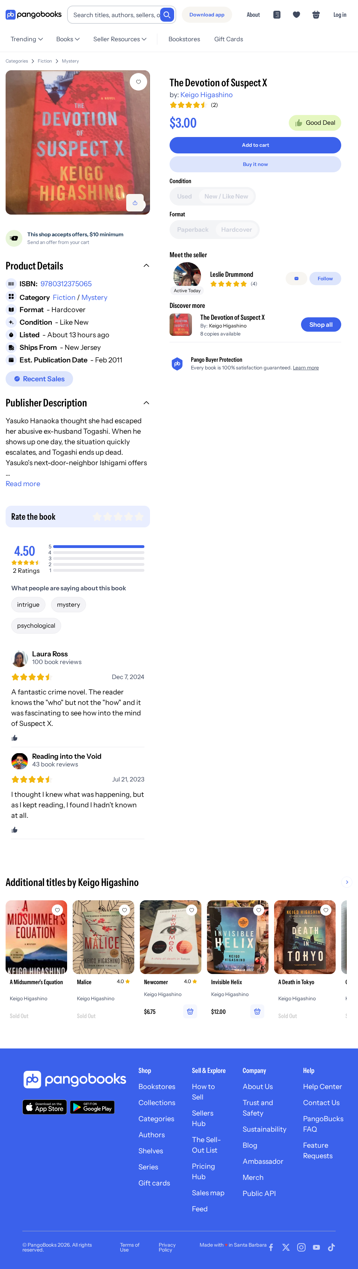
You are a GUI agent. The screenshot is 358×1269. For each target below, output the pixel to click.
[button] (78, 267)
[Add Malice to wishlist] (124, 910)
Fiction (45, 61)
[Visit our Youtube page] (316, 1247)
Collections (156, 1102)
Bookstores (184, 39)
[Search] (167, 15)
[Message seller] (296, 278)
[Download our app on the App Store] (44, 1107)
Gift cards (154, 1183)
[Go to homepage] (34, 15)
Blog (250, 1145)
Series (148, 1167)
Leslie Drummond (231, 274)
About (253, 14)
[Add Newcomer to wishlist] (191, 910)
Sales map (208, 1193)
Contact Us (321, 1102)
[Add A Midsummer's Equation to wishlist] (57, 910)
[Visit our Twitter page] (286, 1247)
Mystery (70, 61)
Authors (151, 1135)
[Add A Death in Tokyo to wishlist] (325, 910)
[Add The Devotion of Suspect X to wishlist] (138, 82)
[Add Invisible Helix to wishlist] (258, 910)
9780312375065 (66, 284)
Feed (200, 1209)
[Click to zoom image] (78, 142)
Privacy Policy (167, 1247)
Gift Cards (228, 39)
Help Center (322, 1086)
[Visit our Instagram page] (301, 1247)
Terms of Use (129, 1247)
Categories (17, 61)
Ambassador (263, 1161)
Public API (259, 1193)
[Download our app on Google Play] (92, 1107)
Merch (253, 1177)
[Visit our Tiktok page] (331, 1247)
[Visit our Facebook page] (271, 1247)
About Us (258, 1086)
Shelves (150, 1151)
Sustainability (264, 1129)
